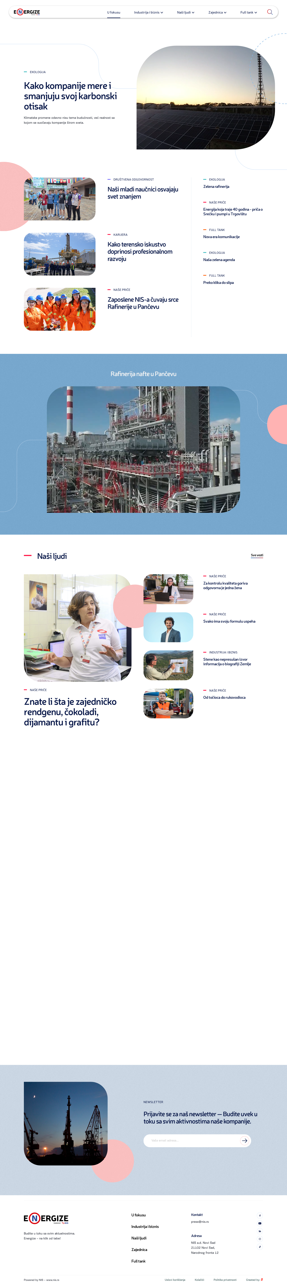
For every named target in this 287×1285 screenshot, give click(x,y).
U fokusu (113, 12)
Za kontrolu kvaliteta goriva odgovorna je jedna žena (225, 585)
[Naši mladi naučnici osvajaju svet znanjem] (60, 199)
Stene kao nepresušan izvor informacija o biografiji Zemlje (227, 661)
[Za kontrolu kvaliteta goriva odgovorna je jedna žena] (168, 589)
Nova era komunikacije (221, 236)
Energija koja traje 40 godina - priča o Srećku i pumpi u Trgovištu (233, 211)
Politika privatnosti (225, 1280)
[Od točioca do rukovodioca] (168, 703)
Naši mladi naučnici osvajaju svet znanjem (143, 192)
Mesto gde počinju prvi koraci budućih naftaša (198, 1043)
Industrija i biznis (146, 12)
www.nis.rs (52, 1280)
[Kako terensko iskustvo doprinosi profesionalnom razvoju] (60, 254)
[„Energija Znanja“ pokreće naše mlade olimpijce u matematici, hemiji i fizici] (60, 793)
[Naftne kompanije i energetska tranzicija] (49, 969)
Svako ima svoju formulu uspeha (229, 621)
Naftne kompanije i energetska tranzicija (108, 964)
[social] (260, 1215)
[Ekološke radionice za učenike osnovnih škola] (143, 793)
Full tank (246, 12)
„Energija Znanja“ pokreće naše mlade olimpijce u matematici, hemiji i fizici (56, 837)
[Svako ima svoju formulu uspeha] (168, 627)
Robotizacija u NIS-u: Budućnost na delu (112, 1006)
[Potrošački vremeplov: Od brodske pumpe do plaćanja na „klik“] (49, 927)
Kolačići (199, 1280)
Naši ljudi (184, 12)
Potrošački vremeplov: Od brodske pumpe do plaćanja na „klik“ (111, 922)
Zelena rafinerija (216, 186)
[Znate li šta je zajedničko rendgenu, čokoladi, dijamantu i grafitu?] (78, 628)
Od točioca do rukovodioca (224, 697)
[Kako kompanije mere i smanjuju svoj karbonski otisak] (206, 97)
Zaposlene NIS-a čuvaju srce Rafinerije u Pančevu (143, 302)
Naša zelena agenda (219, 259)
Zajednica (215, 12)
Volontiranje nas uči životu (224, 830)
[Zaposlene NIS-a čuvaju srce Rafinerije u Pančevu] (60, 309)
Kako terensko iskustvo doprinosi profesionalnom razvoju (140, 251)
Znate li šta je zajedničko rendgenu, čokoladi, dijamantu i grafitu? (70, 711)
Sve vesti (257, 554)
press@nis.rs (200, 1222)
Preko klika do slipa (219, 282)
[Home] (27, 12)
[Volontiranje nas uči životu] (227, 793)
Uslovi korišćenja (175, 1280)
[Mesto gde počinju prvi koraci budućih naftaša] (209, 965)
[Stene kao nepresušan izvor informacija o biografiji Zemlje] (168, 665)
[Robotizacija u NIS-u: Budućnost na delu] (49, 1011)
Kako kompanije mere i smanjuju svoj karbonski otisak (70, 95)
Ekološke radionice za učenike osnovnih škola (136, 833)
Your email (197, 1140)
